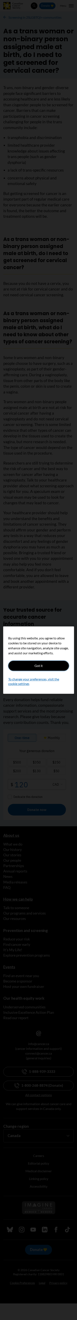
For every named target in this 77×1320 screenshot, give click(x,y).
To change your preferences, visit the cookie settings (33, 681)
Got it (38, 666)
